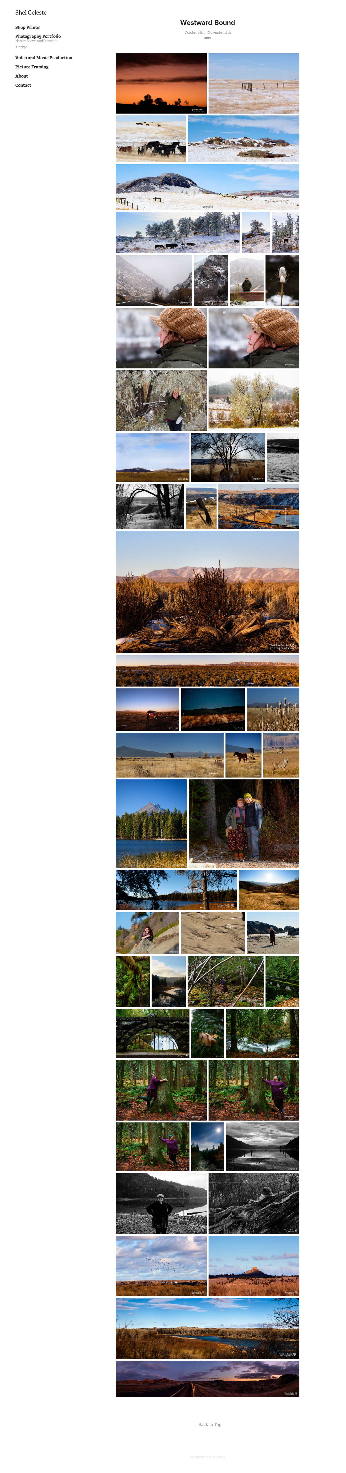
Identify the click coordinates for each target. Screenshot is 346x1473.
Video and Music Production (43, 57)
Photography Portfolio (38, 36)
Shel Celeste (31, 12)
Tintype (21, 47)
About (21, 76)
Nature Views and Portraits (36, 41)
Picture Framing (31, 67)
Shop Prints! (27, 27)
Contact (23, 85)
